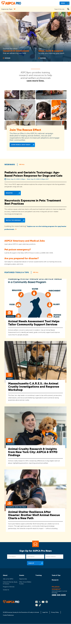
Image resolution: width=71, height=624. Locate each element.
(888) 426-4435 (59, 595)
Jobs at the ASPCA (8, 579)
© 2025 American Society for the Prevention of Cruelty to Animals (21, 612)
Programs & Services (8, 586)
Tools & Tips (56, 575)
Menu (63, 3)
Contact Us (6, 589)
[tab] (18, 53)
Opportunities (23, 579)
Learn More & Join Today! (21, 144)
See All (21, 164)
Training (39, 575)
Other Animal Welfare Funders (25, 582)
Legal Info (45, 612)
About (5, 575)
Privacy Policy (55, 612)
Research (55, 580)
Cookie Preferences (8, 615)
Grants (21, 575)
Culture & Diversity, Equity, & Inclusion (10, 582)
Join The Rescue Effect (25, 130)
